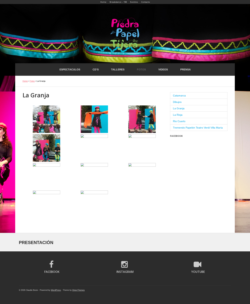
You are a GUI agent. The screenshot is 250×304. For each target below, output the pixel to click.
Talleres (117, 69)
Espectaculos (69, 69)
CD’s (96, 69)
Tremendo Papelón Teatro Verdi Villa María (198, 127)
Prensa (185, 69)
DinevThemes (78, 290)
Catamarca (179, 95)
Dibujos (177, 101)
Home (25, 81)
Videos (163, 69)
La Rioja (177, 114)
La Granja (178, 108)
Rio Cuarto (179, 121)
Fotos (141, 69)
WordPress (56, 290)
